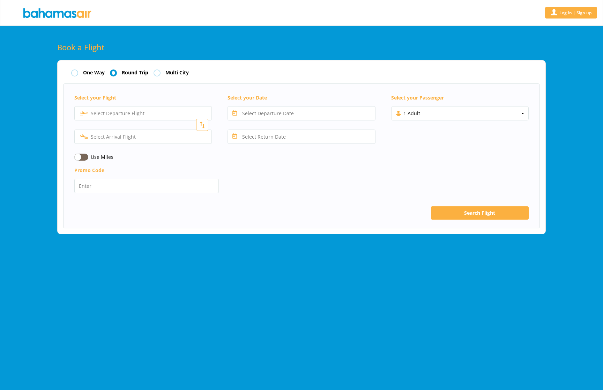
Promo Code (89, 170)
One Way (94, 73)
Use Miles (102, 157)
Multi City (177, 73)
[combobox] (143, 113)
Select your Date (247, 97)
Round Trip (135, 73)
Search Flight (479, 212)
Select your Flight (95, 97)
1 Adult (411, 113)
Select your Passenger (417, 97)
